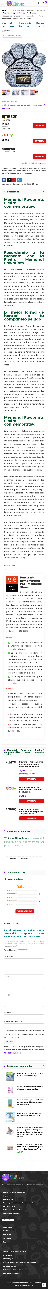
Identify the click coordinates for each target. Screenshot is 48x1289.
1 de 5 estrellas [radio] (19, 949)
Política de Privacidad (12, 1210)
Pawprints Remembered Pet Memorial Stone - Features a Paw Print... (31, 764)
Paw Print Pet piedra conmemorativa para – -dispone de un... (31, 811)
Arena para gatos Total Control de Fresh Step (30, 1074)
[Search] (39, 3)
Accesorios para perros (13, 16)
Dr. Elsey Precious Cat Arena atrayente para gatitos (30, 1088)
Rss (4, 1242)
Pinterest (7, 1234)
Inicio (4, 10)
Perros (33, 13)
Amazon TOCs (9, 1206)
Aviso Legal (8, 1199)
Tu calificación (10, 950)
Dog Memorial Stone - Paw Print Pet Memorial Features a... (30, 789)
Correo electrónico (13, 1022)
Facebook (7, 1227)
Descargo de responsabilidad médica (19, 1203)
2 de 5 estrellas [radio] (20, 949)
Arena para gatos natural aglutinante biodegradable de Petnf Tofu (30, 1102)
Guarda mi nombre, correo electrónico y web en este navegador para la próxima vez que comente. (24, 1034)
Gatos (29, 105)
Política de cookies (11, 1213)
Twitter (6, 1231)
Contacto (7, 1196)
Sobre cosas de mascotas (14, 1192)
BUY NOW (39, 125)
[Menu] (3, 3)
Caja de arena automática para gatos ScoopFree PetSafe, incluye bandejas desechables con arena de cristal (30, 1132)
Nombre (8, 1013)
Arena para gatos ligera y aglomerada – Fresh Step (30, 1114)
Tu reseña (9, 956)
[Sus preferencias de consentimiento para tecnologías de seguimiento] (44, 1285)
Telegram (7, 1238)
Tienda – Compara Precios (14, 13)
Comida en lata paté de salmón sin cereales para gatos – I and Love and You (30, 1146)
